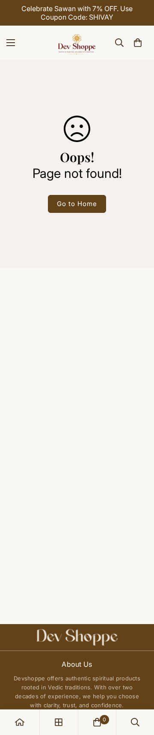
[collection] (58, 722)
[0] (138, 42)
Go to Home (77, 204)
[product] (20, 722)
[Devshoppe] (77, 43)
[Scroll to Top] (138, 689)
